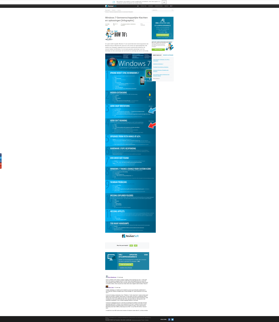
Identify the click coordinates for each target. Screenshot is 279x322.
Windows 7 (123, 25)
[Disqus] (127, 293)
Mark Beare (107, 24)
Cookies (146, 319)
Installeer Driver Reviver (126, 267)
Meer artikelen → (156, 78)
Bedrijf (107, 317)
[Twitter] (172, 320)
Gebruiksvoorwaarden (136, 319)
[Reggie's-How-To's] (116, 40)
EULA (116, 317)
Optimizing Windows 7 (158, 63)
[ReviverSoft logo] (110, 6)
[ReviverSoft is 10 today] (134, 6)
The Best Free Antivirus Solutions (160, 67)
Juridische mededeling (123, 317)
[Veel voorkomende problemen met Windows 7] (130, 239)
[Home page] (138, 6)
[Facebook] (169, 320)
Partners (112, 317)
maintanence (132, 23)
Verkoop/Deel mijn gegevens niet (136, 317)
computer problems (126, 23)
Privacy (143, 319)
